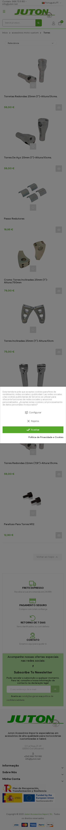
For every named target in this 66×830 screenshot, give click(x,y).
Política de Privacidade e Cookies (46, 437)
